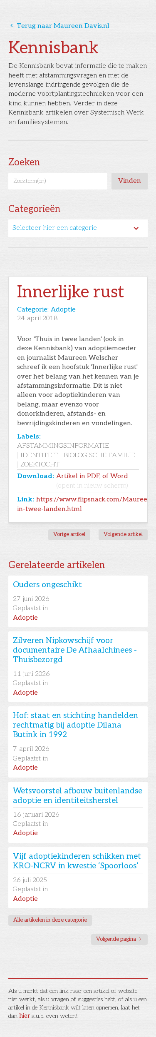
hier (24, 1016)
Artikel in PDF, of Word (92, 480)
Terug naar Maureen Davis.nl (58, 26)
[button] (78, 228)
